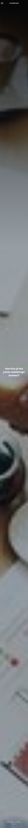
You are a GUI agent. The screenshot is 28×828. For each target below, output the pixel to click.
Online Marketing (11, 822)
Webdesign (19, 822)
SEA (14, 822)
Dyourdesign (14, 3)
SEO (16, 822)
